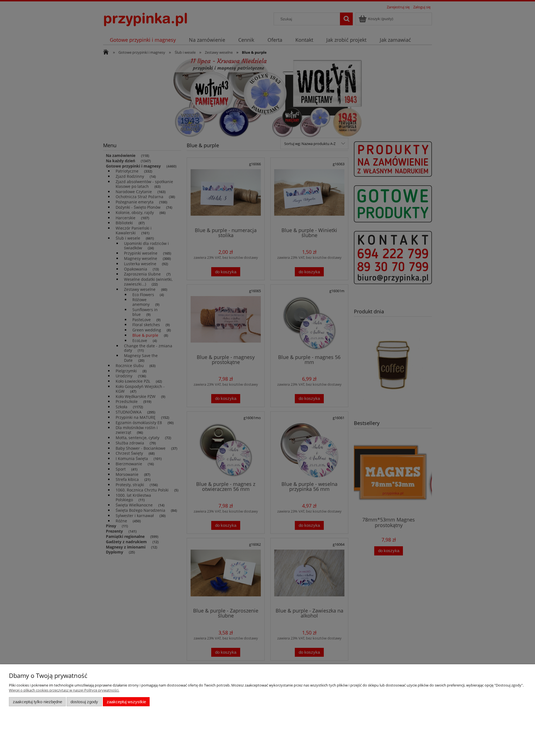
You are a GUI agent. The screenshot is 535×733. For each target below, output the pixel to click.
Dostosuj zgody (84, 701)
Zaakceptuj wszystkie (126, 701)
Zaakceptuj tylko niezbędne (37, 701)
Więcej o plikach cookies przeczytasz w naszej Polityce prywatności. (64, 690)
